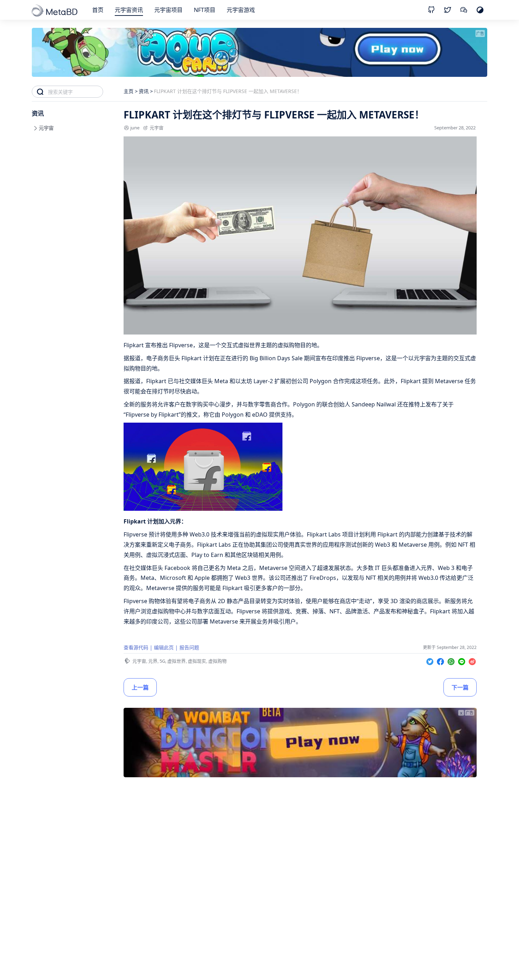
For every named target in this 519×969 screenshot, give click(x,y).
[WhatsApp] (452, 660)
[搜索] (40, 91)
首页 (97, 10)
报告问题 (189, 647)
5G (162, 661)
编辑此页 (164, 647)
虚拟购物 (217, 661)
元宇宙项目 (168, 10)
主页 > (131, 91)
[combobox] (75, 91)
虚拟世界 (176, 661)
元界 (152, 661)
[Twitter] (430, 660)
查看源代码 (136, 647)
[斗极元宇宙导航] (55, 11)
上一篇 (140, 687)
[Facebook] (441, 660)
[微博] (472, 660)
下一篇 (460, 687)
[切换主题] (480, 9)
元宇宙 (156, 127)
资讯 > (146, 91)
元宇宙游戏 (241, 10)
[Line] (462, 660)
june (134, 127)
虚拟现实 (197, 661)
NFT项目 (204, 10)
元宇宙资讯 (129, 10)
